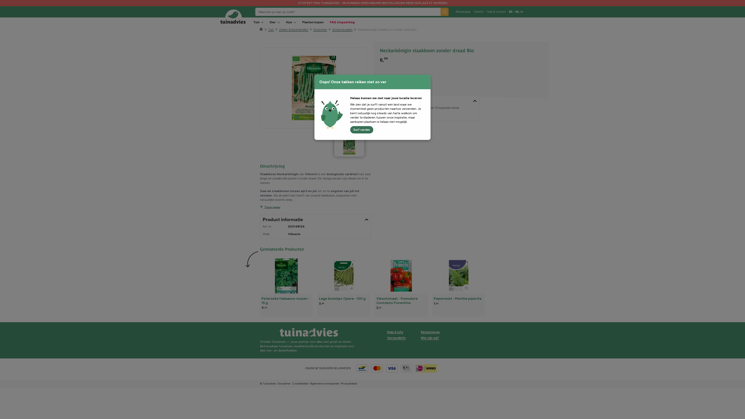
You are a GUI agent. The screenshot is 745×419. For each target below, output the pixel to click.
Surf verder (361, 130)
